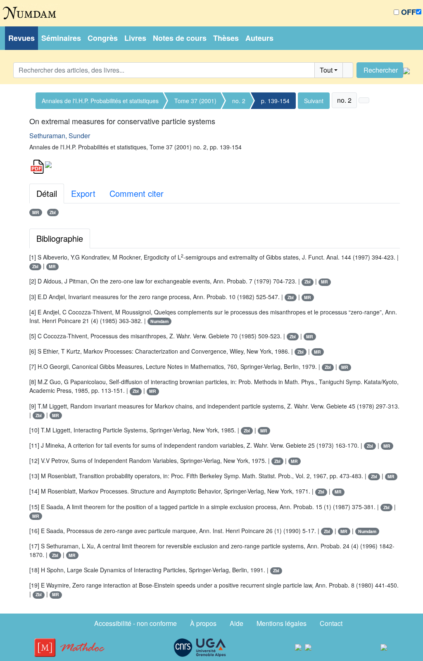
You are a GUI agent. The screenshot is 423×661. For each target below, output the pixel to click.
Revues (21, 38)
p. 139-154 (275, 101)
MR (35, 212)
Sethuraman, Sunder (59, 135)
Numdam (159, 321)
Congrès (103, 38)
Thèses (226, 38)
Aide (236, 623)
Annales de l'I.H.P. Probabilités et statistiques (100, 101)
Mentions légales (282, 623)
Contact (331, 623)
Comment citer (136, 193)
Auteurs (259, 38)
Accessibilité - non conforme (135, 623)
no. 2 (238, 101)
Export (83, 193)
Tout (326, 70)
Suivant (313, 101)
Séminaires (61, 38)
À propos (203, 623)
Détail (46, 193)
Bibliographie (59, 238)
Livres (135, 38)
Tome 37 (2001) (195, 101)
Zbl (53, 212)
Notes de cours (180, 38)
